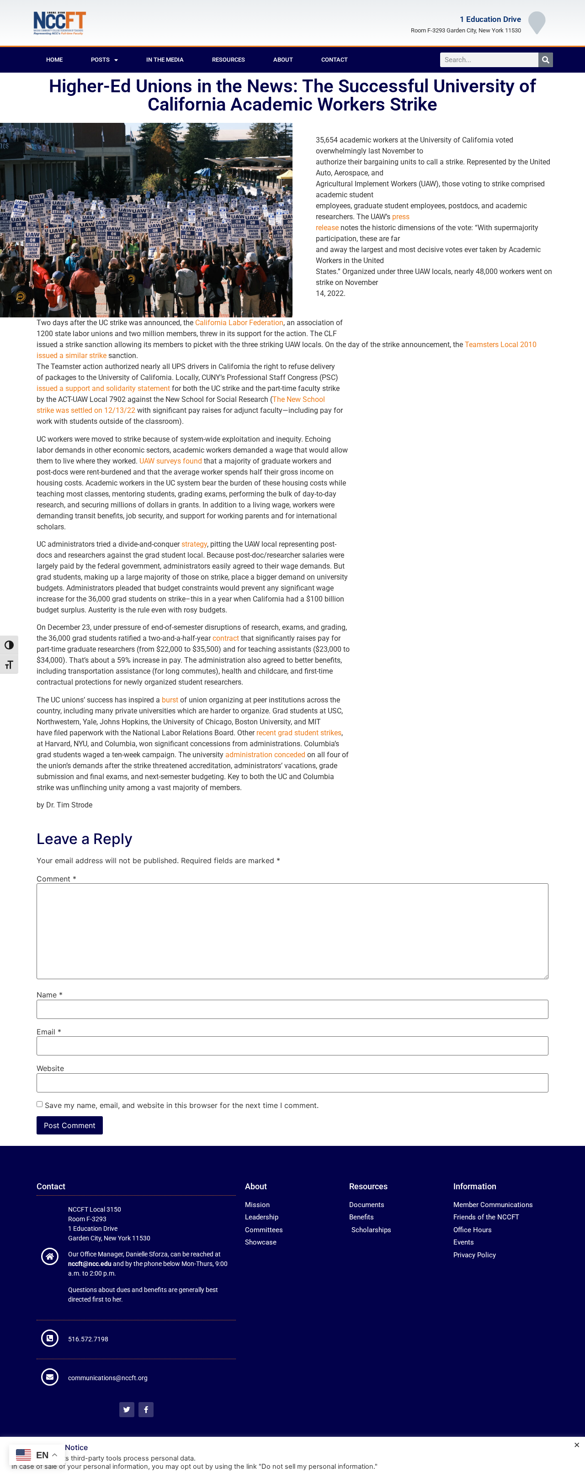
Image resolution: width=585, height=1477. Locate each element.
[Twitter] (126, 1409)
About (283, 59)
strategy (194, 544)
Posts (100, 59)
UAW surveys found (170, 461)
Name (50, 994)
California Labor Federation (239, 322)
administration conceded (265, 754)
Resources (228, 59)
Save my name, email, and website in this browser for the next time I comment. (182, 1105)
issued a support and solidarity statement (103, 388)
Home (54, 59)
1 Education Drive (490, 19)
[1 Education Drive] (537, 22)
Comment (56, 878)
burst (170, 700)
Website (50, 1068)
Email (49, 1031)
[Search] (545, 60)
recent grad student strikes (298, 732)
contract (226, 638)
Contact (334, 59)
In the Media (165, 59)
